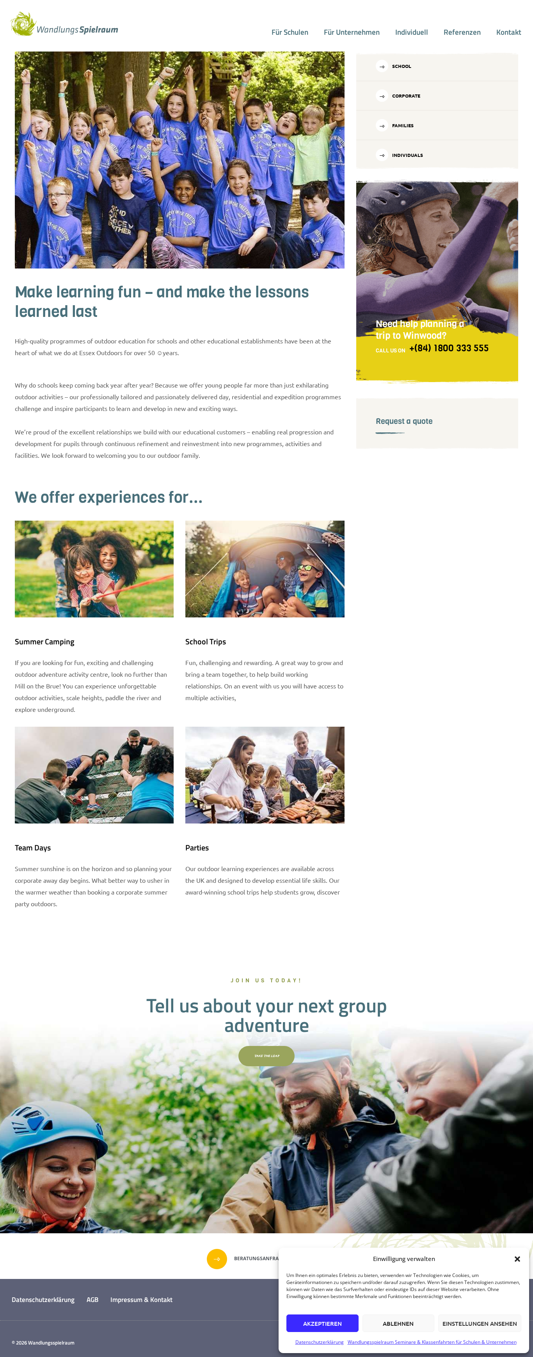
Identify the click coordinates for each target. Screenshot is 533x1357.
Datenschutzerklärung (319, 1342)
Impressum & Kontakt (141, 1300)
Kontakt (508, 32)
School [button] (401, 66)
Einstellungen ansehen (479, 1323)
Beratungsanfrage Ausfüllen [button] (273, 1258)
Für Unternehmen (352, 32)
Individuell (411, 32)
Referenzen (462, 32)
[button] (517, 1259)
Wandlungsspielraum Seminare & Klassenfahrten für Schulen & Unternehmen (432, 1342)
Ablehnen (398, 1323)
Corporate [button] (405, 95)
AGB (92, 1300)
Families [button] (402, 125)
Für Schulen (290, 32)
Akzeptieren (322, 1323)
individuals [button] (407, 155)
